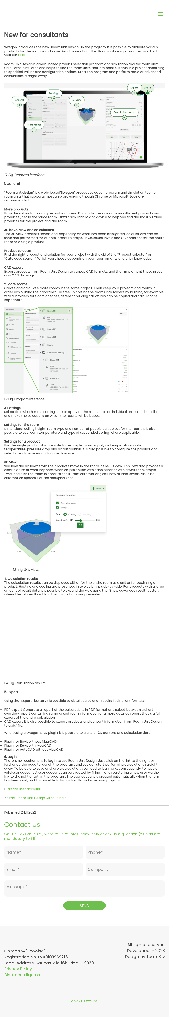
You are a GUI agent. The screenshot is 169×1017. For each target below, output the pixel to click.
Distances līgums (22, 975)
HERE (22, 55)
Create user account (23, 789)
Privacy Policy (18, 969)
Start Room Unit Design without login (36, 798)
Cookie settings (84, 1001)
